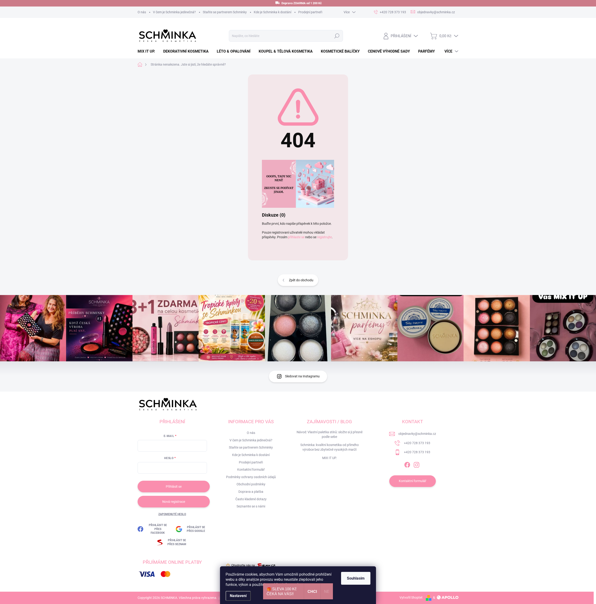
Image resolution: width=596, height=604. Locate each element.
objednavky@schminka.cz (417, 434)
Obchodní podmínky (251, 484)
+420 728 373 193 (417, 443)
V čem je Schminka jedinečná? (174, 12)
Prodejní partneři (310, 12)
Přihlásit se (174, 486)
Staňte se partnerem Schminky (225, 12)
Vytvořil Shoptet (411, 597)
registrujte (324, 237)
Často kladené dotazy (251, 499)
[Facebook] (407, 463)
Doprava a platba (250, 491)
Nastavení (238, 596)
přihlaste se (296, 237)
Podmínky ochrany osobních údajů (251, 477)
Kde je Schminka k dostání (272, 12)
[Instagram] (416, 463)
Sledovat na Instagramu (302, 376)
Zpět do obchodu (301, 280)
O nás (142, 12)
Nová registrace (173, 501)
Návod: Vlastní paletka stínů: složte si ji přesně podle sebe (329, 434)
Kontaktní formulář (251, 469)
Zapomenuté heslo (172, 514)
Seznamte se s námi (251, 506)
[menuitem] (148, 51)
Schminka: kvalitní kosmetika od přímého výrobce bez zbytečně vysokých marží (329, 447)
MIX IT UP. (329, 458)
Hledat (337, 36)
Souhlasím (356, 578)
